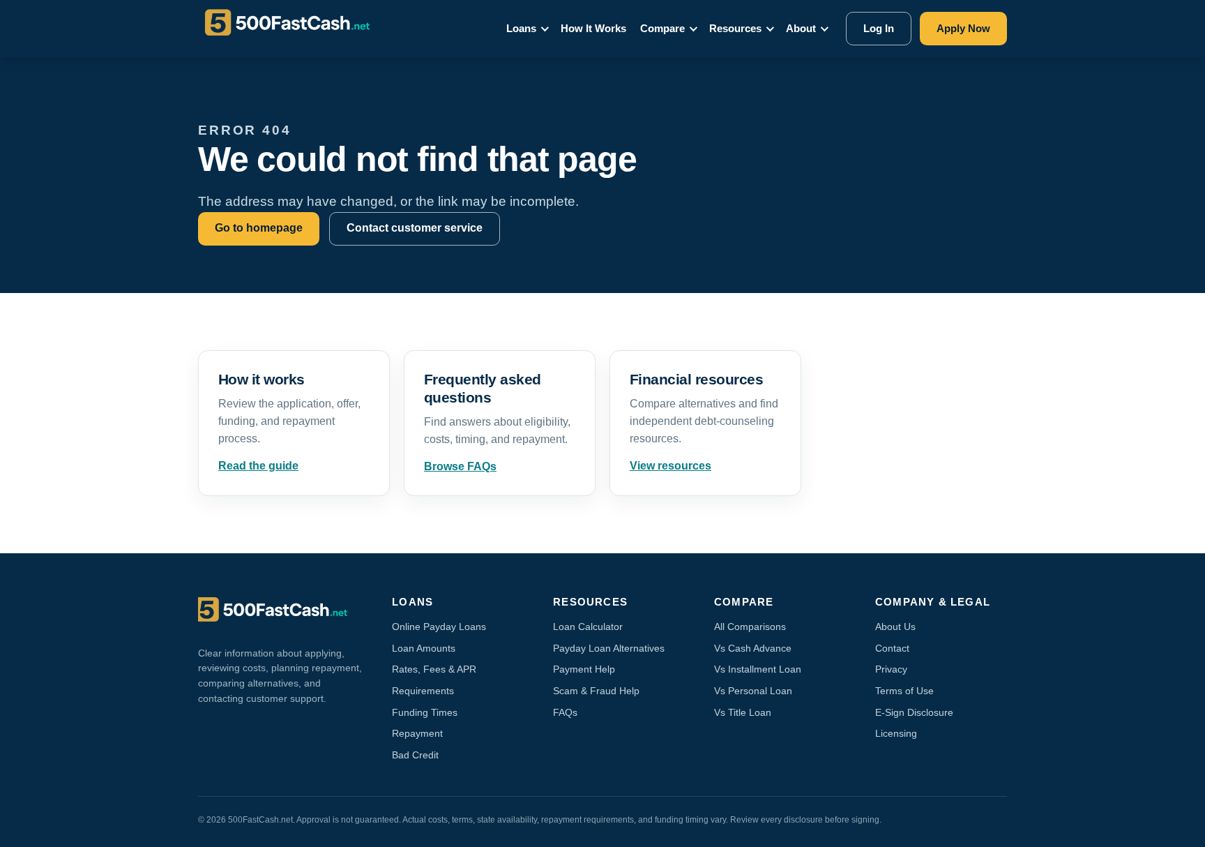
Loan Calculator (588, 626)
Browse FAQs (460, 466)
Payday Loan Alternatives (609, 648)
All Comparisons (750, 626)
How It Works (593, 28)
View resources (670, 466)
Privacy (891, 669)
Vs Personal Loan (753, 690)
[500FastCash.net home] (300, 28)
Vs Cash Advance (752, 648)
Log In (878, 28)
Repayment (417, 733)
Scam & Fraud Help (596, 690)
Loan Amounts (423, 648)
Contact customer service (415, 228)
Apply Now (963, 28)
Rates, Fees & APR (434, 669)
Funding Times (424, 712)
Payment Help (584, 669)
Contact (892, 648)
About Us (895, 626)
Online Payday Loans (439, 626)
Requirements (423, 690)
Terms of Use (904, 690)
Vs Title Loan (742, 712)
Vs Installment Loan (757, 669)
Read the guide (258, 466)
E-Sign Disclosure (914, 712)
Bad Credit (415, 754)
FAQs (565, 712)
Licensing (896, 733)
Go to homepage (259, 228)
